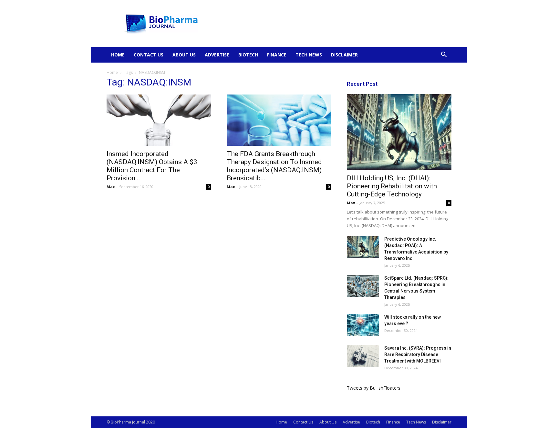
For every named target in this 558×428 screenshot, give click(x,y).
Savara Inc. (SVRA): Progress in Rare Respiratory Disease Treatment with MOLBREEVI (417, 354)
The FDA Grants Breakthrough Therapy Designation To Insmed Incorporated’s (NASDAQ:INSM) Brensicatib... (274, 166)
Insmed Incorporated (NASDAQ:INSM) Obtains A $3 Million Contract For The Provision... (152, 166)
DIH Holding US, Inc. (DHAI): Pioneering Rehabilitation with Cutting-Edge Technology (392, 186)
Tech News (308, 55)
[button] (443, 55)
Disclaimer (344, 55)
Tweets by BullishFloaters (373, 388)
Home (118, 55)
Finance (276, 55)
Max (111, 186)
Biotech (248, 55)
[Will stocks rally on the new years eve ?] (363, 325)
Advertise (217, 55)
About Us (184, 55)
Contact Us (148, 55)
